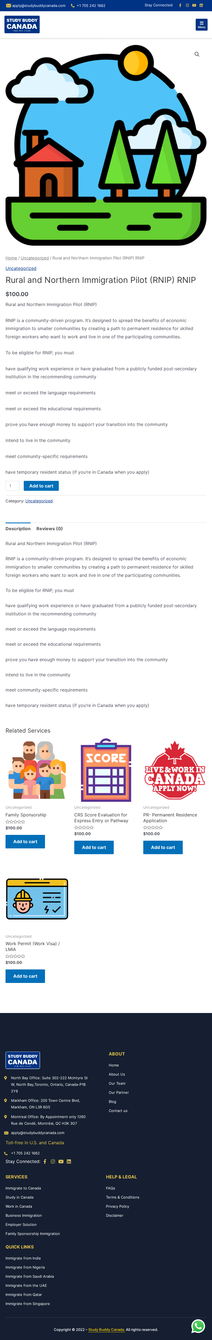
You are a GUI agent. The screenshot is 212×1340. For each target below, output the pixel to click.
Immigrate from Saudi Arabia (30, 1276)
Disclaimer (114, 1215)
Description (18, 528)
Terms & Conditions (122, 1197)
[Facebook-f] (180, 5)
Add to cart (41, 486)
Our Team (117, 1083)
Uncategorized (35, 258)
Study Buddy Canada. (106, 1329)
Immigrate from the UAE (26, 1285)
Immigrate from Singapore (28, 1303)
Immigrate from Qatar (24, 1294)
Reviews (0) (49, 528)
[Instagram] (187, 5)
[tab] (18, 528)
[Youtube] (194, 5)
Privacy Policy (117, 1206)
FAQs (110, 1188)
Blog (112, 1101)
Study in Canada (19, 1197)
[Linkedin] (201, 5)
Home (11, 258)
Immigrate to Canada (23, 1188)
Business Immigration (24, 1215)
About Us (117, 1074)
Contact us (118, 1110)
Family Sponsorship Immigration (33, 1233)
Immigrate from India (23, 1258)
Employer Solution (21, 1224)
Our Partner (119, 1092)
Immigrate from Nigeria (25, 1267)
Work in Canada (19, 1206)
